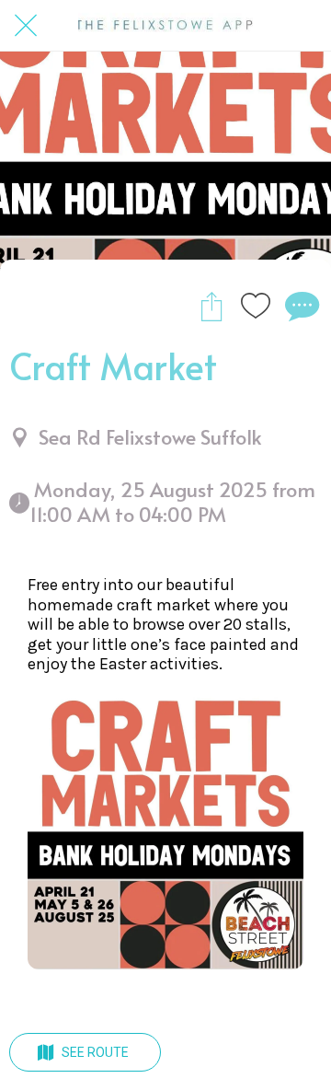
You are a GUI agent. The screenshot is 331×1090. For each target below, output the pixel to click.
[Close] (26, 26)
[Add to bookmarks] (256, 306)
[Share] (211, 306)
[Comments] (300, 306)
